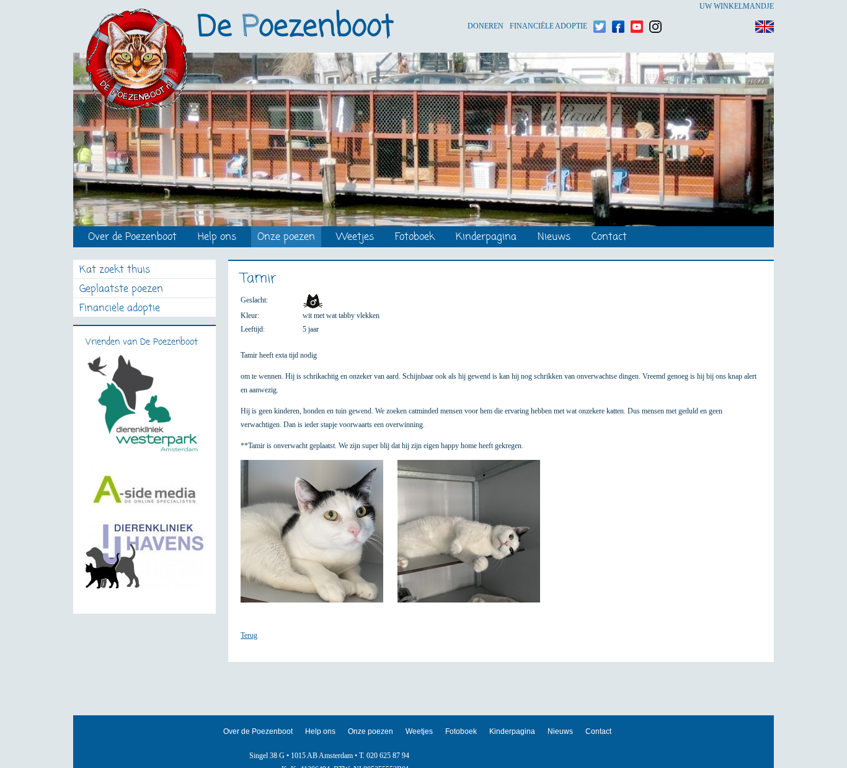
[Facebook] (618, 6)
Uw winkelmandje (736, 6)
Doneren (485, 6)
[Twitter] (599, 6)
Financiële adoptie (548, 6)
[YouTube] (637, 6)
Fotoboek (415, 238)
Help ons (217, 238)
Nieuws (554, 238)
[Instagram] (655, 6)
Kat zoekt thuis (114, 270)
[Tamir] (318, 536)
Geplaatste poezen (121, 290)
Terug (249, 635)
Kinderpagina (486, 238)
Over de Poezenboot (132, 238)
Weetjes (355, 238)
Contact (609, 238)
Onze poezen (286, 238)
